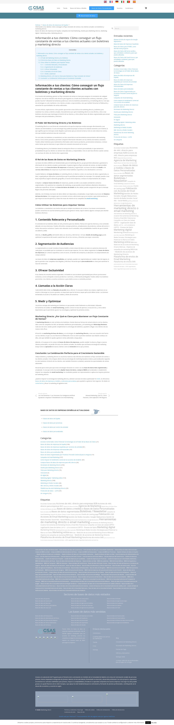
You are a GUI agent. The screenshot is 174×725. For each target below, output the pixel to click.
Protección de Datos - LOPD (121, 266)
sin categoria (118, 139)
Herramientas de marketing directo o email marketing (126, 208)
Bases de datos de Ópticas (73, 565)
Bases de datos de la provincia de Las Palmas (91, 572)
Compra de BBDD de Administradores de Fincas (64, 552)
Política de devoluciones (118, 710)
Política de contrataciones (103, 710)
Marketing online (122, 242)
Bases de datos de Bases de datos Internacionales (120, 620)
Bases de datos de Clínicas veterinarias (45, 622)
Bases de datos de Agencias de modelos (82, 603)
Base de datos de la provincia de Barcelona (90, 577)
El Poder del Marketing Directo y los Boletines (53, 58)
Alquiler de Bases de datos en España (127, 552)
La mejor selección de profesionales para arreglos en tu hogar (127, 661)
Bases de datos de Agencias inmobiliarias (118, 622)
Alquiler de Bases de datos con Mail (104, 554)
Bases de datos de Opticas (114, 605)
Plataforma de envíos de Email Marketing (126, 258)
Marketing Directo (121, 232)
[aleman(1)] (52, 638)
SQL (136, 269)
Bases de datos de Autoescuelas (115, 616)
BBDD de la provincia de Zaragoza (54, 570)
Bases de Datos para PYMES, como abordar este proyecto (125, 47)
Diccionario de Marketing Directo (124, 109)
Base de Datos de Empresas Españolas (126, 44)
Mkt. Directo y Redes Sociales (123, 130)
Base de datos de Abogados (97, 568)
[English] (105, 2)
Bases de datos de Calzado (78, 625)
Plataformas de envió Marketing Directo (53, 488)
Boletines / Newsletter (120, 179)
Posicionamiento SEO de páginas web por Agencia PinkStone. (96, 716)
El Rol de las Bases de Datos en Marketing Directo (54, 60)
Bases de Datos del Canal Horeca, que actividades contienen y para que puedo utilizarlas (126, 59)
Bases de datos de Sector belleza (116, 618)
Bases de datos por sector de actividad (55, 427)
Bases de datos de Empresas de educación (53, 565)
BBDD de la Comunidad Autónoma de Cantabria (68, 579)
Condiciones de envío (69, 712)
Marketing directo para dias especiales (66, 530)
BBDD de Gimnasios (62, 563)
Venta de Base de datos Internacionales (126, 549)
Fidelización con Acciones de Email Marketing (125, 191)
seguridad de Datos (73, 540)
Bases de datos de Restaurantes (44, 616)
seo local (132, 269)
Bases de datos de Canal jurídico (80, 598)
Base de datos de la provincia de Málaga (88, 574)
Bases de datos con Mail (89, 561)
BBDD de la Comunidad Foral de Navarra (94, 579)
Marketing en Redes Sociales (123, 127)
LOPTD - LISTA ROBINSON (126, 225)
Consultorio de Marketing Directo (126, 642)
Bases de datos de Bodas (113, 598)
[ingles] (41, 638)
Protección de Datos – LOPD (123, 137)
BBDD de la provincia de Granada (116, 568)
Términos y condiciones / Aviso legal (73, 710)
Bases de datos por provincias (52, 423)
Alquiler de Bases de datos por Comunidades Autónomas (77, 554)
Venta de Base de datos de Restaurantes (46, 549)
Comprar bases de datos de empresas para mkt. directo (58, 462)
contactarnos (39, 383)
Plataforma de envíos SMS (125, 261)
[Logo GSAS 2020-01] (36, 8)
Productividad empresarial (131, 264)
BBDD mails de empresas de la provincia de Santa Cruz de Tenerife (103, 570)
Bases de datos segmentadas (123, 174)
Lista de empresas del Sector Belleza (93, 556)
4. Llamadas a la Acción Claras (50, 71)
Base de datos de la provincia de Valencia (65, 577)
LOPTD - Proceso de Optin (123, 227)
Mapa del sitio (81, 712)
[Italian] (122, 2)
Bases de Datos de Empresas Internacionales (123, 85)
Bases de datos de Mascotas (43, 603)
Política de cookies (90, 710)
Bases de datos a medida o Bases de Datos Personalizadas (126, 168)
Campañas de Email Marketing (71, 31)
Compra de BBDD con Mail (42, 552)
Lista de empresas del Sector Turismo (71, 556)
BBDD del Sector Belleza (116, 561)
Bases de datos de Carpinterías (79, 622)
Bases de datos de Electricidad (79, 620)
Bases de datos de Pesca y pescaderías (45, 605)
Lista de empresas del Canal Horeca (114, 556)
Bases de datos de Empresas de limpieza (46, 620)
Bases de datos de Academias (115, 603)
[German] (117, 2)
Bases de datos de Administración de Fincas (47, 618)
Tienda (95, 642)
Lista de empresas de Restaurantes (50, 556)
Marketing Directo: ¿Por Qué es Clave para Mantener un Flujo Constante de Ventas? (64, 76)
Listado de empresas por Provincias (97, 559)
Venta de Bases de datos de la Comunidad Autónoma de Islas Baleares (90, 581)
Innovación (117, 117)
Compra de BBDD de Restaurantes (87, 552)
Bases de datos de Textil (113, 607)
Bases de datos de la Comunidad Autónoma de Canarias (72, 586)
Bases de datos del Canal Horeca (78, 563)
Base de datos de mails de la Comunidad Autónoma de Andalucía (67, 590)
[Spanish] (134, 2)
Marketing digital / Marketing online (125, 122)
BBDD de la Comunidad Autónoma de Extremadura (55, 581)
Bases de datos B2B (119, 173)
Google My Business (126, 203)
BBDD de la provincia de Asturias (74, 570)
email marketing (92, 198)
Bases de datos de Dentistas (78, 601)
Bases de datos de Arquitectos (79, 618)
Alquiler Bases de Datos (120, 163)
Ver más (154, 722)
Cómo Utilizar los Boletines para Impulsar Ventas (54, 62)
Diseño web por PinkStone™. (68, 716)
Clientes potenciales (128, 186)
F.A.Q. (94, 646)
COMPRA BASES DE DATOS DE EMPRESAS (101, 637)
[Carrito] (146, 8)
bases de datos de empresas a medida (47, 381)
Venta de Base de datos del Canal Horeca (70, 549)
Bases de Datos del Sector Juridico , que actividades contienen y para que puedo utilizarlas (125, 53)
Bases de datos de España (51, 418)
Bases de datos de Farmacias (43, 625)
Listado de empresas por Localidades (75, 559)
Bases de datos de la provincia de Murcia (64, 574)
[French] (111, 2)
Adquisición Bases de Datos (124, 158)
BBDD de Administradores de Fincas (45, 561)
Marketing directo (56, 33)
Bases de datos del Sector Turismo (97, 563)
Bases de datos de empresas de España (48, 31)
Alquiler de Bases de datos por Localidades (49, 554)
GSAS (98, 379)
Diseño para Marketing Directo (90, 31)
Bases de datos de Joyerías (42, 598)
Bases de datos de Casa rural (43, 607)
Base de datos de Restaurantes (80, 568)
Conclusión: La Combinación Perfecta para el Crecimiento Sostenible (59, 78)
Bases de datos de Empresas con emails (82, 616)
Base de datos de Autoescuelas (121, 565)
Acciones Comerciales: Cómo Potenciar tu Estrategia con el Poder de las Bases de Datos (126, 71)
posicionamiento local (119, 264)
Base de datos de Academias (62, 568)
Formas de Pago (121, 649)
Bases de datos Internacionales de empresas (69, 561)
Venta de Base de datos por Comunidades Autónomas (98, 549)
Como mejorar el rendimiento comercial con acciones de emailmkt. (126, 101)
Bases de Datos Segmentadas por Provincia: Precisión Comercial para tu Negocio (125, 93)
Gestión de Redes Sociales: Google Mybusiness (126, 194)
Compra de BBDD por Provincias (107, 552)
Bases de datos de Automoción (43, 601)
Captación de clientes (129, 183)
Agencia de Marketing (125, 160)
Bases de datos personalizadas (123, 89)
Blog (117, 638)
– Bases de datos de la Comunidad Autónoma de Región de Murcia (58, 583)
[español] (37, 638)
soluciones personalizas (69, 381)
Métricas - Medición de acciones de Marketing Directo (126, 244)
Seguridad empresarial (123, 269)
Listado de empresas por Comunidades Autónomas (122, 559)
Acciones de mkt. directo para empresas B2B (126, 150)
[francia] (48, 638)
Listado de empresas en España (54, 559)
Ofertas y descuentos (123, 653)
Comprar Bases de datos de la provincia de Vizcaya (63, 572)
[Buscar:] (126, 28)
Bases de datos (118, 165)
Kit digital (117, 120)
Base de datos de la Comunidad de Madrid (100, 588)
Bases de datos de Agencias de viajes (117, 601)
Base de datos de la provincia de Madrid (115, 577)
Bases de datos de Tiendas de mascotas (82, 605)
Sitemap (95, 650)
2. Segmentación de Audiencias (51, 67)
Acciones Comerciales (121, 148)
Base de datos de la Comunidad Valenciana (75, 588)
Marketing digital (123, 229)
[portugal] (45, 638)
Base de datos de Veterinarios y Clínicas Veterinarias (96, 565)
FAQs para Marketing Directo (123, 114)
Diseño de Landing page (90, 514)
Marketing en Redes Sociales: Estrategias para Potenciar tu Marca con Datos (125, 237)
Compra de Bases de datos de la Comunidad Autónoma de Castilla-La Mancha (99, 583)
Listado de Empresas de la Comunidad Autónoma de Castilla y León (107, 586)
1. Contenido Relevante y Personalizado (53, 65)
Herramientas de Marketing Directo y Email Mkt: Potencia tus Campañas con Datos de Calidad (126, 218)
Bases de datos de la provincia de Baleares (117, 572)
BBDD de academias (102, 561)
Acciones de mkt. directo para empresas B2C (125, 155)
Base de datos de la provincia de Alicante (112, 574)
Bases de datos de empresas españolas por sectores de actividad (125, 81)
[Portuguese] (128, 2)
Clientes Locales (118, 186)
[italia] (56, 638)
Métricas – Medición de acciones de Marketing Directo (125, 251)
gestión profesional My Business (78, 520)
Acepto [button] (148, 722)
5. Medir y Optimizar (48, 74)
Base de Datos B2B (132, 163)
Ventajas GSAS (120, 657)
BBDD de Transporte (49, 563)
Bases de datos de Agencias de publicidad (82, 607)
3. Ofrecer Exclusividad (48, 69)
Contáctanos (97, 633)
